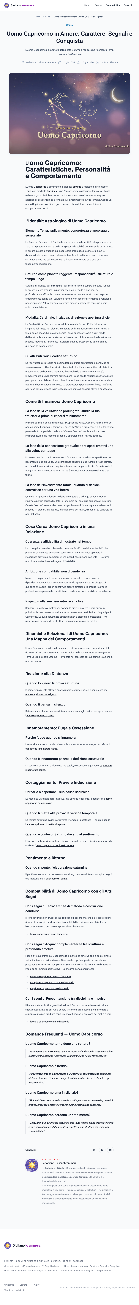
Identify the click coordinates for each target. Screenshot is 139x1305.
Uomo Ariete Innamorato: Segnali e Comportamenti (86, 1270)
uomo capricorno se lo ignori (40, 694)
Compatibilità (113, 5)
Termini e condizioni (14, 1290)
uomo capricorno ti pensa (40, 715)
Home (38, 17)
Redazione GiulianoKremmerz (41, 62)
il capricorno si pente (55, 878)
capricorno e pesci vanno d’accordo (49, 988)
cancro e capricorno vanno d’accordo (50, 976)
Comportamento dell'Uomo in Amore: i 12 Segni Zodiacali (32, 1266)
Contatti (23, 1285)
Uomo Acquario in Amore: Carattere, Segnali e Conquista (92, 1266)
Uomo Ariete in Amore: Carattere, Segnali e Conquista (30, 1270)
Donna (98, 5)
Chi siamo (9, 1285)
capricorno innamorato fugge (41, 748)
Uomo (87, 5)
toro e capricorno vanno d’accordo (48, 934)
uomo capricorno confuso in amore (55, 845)
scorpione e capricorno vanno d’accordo (52, 982)
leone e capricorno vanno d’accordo (49, 1021)
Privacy (36, 1285)
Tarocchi (128, 5)
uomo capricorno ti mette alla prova (45, 824)
